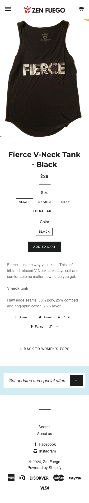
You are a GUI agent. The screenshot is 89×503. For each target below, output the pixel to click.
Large (64, 202)
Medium (45, 202)
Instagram (47, 451)
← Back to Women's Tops (44, 349)
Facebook (47, 444)
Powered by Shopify (44, 467)
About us (44, 433)
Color (44, 221)
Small (25, 202)
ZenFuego (51, 461)
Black (44, 231)
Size (44, 192)
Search (44, 426)
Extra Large (44, 211)
